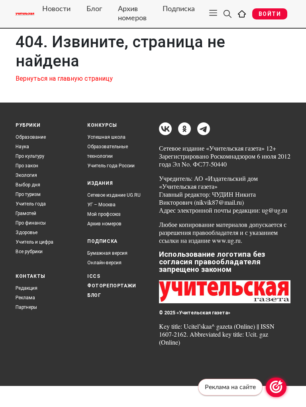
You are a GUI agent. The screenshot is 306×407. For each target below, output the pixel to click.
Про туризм (28, 194)
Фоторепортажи (111, 286)
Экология (26, 175)
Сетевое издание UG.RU (114, 195)
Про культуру (30, 156)
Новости (56, 9)
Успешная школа (106, 137)
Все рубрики (29, 251)
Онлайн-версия (104, 263)
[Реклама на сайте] (276, 387)
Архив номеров (132, 14)
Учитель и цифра (34, 242)
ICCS (93, 276)
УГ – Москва (101, 204)
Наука (22, 146)
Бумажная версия (107, 253)
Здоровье (26, 232)
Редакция (26, 288)
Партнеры (26, 307)
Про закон (27, 166)
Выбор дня (28, 185)
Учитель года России (111, 166)
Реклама (25, 297)
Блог (94, 9)
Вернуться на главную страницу (64, 78)
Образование (31, 137)
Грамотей (26, 213)
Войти (270, 14)
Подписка (179, 9)
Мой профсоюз (104, 214)
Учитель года (31, 204)
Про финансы (31, 223)
